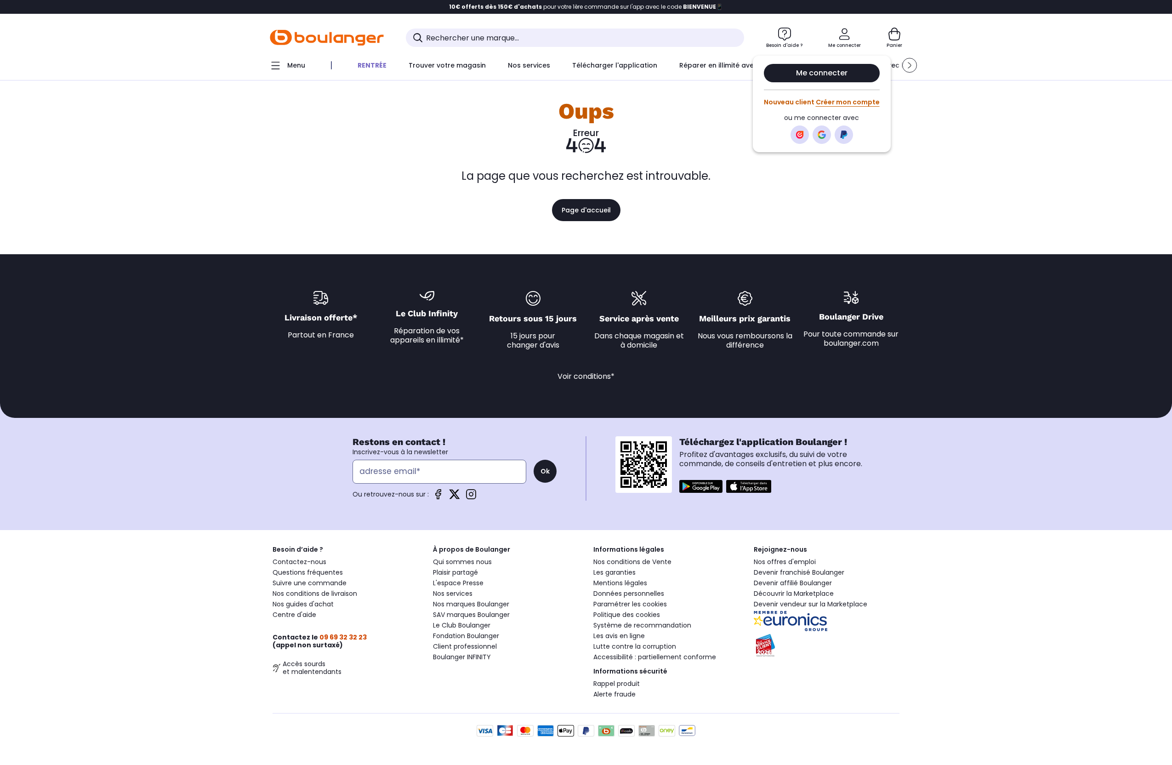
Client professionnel (465, 646)
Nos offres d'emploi (785, 561)
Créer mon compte (848, 102)
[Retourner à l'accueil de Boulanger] (327, 38)
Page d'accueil (586, 210)
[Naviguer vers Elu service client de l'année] (826, 645)
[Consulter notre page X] (454, 494)
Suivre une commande (310, 583)
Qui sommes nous (462, 561)
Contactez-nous (299, 561)
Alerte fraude (614, 694)
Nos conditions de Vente (632, 561)
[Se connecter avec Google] (822, 135)
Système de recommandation (642, 625)
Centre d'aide (294, 614)
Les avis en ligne (619, 635)
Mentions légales (620, 583)
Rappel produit (616, 683)
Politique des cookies (626, 614)
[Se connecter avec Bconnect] (800, 135)
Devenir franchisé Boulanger (799, 572)
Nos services (452, 593)
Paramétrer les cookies (630, 604)
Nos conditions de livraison (315, 593)
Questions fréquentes (308, 572)
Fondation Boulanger (466, 635)
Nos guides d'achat (303, 604)
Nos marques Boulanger (471, 604)
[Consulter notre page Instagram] (471, 494)
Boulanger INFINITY (462, 657)
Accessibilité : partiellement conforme (654, 657)
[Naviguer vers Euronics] (826, 621)
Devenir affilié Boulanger (793, 583)
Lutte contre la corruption (634, 646)
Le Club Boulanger (461, 625)
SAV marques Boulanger (471, 614)
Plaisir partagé (455, 572)
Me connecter (822, 73)
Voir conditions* (586, 376)
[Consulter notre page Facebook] (438, 494)
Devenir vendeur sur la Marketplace (810, 604)
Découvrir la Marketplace (794, 593)
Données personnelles (628, 593)
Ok (545, 471)
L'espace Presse (458, 583)
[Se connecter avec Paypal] (844, 135)
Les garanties (614, 572)
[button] (909, 65)
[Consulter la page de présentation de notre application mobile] (701, 486)
